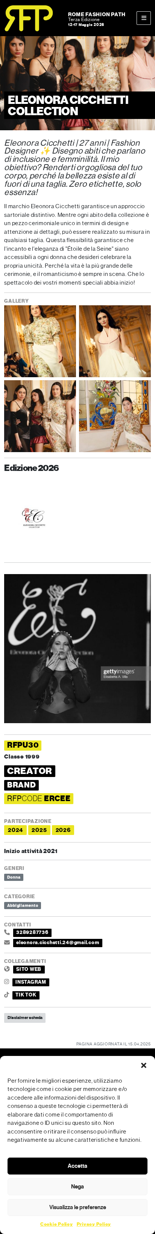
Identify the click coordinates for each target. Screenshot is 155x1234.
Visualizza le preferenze (77, 1207)
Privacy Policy (94, 1224)
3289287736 (32, 932)
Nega (77, 1186)
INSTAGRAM (30, 982)
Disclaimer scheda (25, 1017)
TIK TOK (25, 995)
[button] (143, 1065)
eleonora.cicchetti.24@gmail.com (57, 943)
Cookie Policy (56, 1224)
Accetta (77, 1165)
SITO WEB (28, 969)
